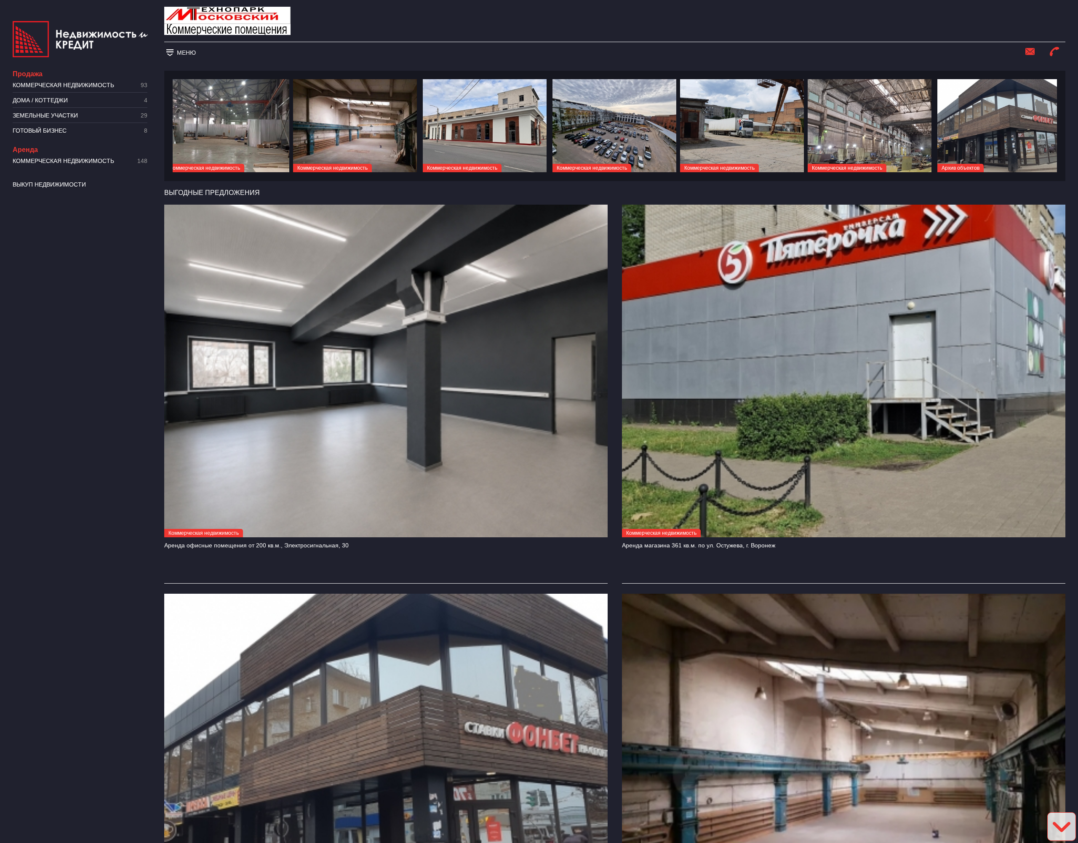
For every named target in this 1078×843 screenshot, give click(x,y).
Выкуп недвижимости (49, 184)
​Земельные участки (80, 115)
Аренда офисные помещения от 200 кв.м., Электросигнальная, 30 (256, 545)
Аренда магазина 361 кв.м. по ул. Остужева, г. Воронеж (698, 545)
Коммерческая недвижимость (80, 85)
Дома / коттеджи (80, 100)
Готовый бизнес (80, 130)
